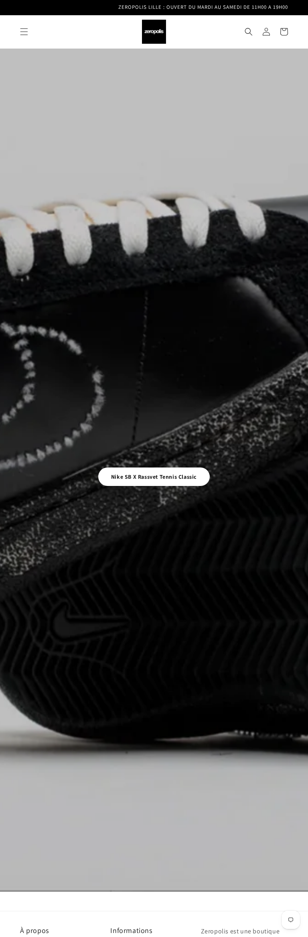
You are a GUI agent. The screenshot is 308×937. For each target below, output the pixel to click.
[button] (24, 32)
